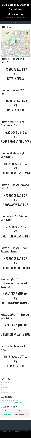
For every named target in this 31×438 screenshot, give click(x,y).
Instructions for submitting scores (11, 402)
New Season (6, 390)
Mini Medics (6, 387)
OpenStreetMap (24, 56)
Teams (21, 411)
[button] (15, 41)
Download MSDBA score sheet (10, 400)
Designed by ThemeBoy (6, 433)
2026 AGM (6, 382)
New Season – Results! (9, 392)
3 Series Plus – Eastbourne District (12, 385)
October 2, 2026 (6, 414)
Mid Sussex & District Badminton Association (15, 9)
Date (6, 411)
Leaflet (17, 56)
